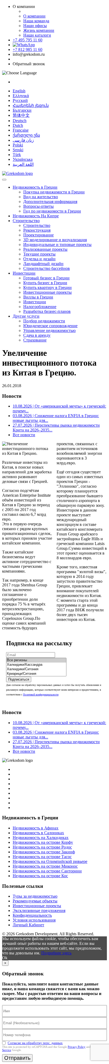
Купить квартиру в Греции (47, 287)
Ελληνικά (21, 95)
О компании (34, 16)
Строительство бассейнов (46, 268)
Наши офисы (35, 25)
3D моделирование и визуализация (55, 239)
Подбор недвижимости (44, 321)
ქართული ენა (26, 135)
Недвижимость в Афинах (35, 828)
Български (22, 110)
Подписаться (18, 679)
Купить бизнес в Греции (45, 282)
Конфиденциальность (32, 915)
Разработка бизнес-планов (47, 311)
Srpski (18, 150)
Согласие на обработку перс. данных (35, 1043)
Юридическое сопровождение (50, 325)
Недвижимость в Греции (35, 187)
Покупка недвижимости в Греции (54, 192)
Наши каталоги (37, 35)
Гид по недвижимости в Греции (52, 211)
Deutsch (19, 120)
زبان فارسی (23, 140)
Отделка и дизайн (39, 259)
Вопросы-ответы (38, 206)
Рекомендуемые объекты (35, 901)
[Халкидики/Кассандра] (36, 665)
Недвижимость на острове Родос (42, 847)
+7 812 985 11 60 (27, 49)
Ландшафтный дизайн (43, 263)
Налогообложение (39, 306)
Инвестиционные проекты (47, 292)
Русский (20, 100)
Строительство (26, 220)
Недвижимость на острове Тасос (42, 856)
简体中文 (21, 115)
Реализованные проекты (45, 249)
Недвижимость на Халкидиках (41, 837)
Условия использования (34, 920)
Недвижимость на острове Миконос (45, 866)
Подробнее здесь (56, 953)
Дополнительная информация (50, 201)
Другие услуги (26, 316)
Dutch (18, 125)
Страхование (35, 340)
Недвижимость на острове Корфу (43, 842)
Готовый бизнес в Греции (46, 278)
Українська (23, 159)
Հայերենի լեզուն (31, 105)
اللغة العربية (23, 164)
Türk (17, 154)
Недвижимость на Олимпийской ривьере (50, 861)
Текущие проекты (39, 254)
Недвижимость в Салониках (38, 833)
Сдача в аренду (37, 335)
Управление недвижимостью (49, 330)
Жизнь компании (38, 30)
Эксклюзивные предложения (39, 910)
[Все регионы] (36, 660)
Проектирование (38, 235)
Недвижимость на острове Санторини (47, 871)
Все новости (24, 434)
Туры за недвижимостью (35, 896)
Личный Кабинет (28, 925)
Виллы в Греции (38, 297)
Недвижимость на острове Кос (40, 875)
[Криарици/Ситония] (36, 674)
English (19, 91)
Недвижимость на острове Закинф (44, 852)
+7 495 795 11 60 (27, 40)
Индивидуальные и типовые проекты (57, 244)
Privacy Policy (76, 1046)
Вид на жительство (40, 196)
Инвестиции (24, 273)
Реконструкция (37, 230)
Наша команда (36, 21)
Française (21, 130)
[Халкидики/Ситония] (36, 669)
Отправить (17, 1058)
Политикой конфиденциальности (40, 694)
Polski (18, 145)
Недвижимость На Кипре (36, 216)
